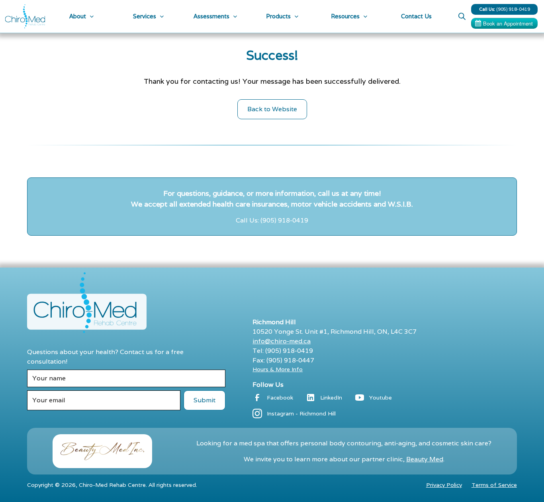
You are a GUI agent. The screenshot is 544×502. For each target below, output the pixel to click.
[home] (25, 16)
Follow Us (268, 384)
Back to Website (272, 109)
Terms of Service (494, 484)
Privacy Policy (444, 484)
